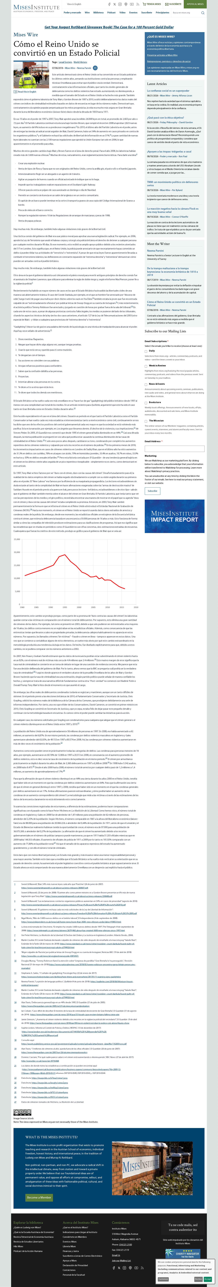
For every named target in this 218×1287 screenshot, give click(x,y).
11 (51, 330)
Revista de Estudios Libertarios (28, 1242)
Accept (208, 1279)
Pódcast (111, 13)
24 (108, 762)
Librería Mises (69, 1246)
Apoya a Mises (70, 1261)
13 (134, 428)
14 (122, 432)
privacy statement (194, 480)
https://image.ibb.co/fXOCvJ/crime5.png (50, 1097)
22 (61, 743)
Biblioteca (98, 13)
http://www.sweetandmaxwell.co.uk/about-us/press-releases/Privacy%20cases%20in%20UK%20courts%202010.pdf (73, 905)
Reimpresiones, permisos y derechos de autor (169, 61)
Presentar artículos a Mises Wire (162, 55)
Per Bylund (177, 190)
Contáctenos (69, 1270)
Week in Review (157, 366)
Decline (198, 1279)
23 (106, 758)
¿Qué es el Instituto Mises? (75, 1227)
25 (33, 766)
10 (132, 306)
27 (55, 843)
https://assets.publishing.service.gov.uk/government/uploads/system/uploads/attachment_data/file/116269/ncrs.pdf (73, 1044)
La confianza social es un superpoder (168, 91)
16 (105, 444)
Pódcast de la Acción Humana (27, 1251)
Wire (87, 13)
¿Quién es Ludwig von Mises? (27, 1227)
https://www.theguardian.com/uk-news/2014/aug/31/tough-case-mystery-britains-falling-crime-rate (74, 1015)
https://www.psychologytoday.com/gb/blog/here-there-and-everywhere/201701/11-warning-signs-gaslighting (71, 977)
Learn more (196, 468)
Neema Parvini (84, 68)
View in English (74, 4)
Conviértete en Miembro (75, 1237)
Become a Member (39, 1197)
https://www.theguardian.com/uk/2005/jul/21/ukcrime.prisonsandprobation (55, 1006)
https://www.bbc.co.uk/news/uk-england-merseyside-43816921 (49, 956)
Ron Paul (183, 156)
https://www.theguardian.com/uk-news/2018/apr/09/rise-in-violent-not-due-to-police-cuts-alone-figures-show (79, 1023)
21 (78, 723)
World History (80, 62)
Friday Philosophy (168, 122)
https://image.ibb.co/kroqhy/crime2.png (50, 1083)
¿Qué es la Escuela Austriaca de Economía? (33, 1232)
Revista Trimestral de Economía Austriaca (33, 1237)
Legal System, (65, 62)
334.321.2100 (125, 1245)
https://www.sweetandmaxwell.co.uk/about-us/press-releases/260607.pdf (54, 888)
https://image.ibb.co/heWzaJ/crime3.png (50, 1088)
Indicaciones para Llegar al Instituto (80, 1232)
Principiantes (162, 13)
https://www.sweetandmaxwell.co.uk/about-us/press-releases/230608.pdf (79, 896)
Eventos (133, 13)
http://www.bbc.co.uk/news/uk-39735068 (40, 1061)
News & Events (157, 384)
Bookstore (155, 402)
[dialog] (185, 1271)
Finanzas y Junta (71, 1251)
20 (34, 672)
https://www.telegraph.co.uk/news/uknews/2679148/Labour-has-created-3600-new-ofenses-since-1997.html (76, 931)
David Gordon (186, 122)
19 (95, 659)
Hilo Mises (18, 1246)
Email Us (116, 1255)
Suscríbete (146, 13)
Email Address (154, 441)
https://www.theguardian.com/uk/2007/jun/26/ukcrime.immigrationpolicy (54, 1053)
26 (64, 771)
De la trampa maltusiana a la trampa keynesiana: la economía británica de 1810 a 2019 (172, 272)
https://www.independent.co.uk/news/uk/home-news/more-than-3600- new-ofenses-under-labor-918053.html (71, 922)
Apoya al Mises (195, 4)
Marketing (150, 456)
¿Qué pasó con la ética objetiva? (165, 118)
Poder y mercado (72, 13)
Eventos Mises (70, 1242)
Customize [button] (163, 1279)
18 (31, 510)
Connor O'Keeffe (180, 217)
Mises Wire (25, 35)
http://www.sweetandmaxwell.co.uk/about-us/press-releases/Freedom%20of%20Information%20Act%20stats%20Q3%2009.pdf (79, 914)
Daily (152, 351)
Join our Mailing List (121, 1261)
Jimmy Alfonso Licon (182, 96)
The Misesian (156, 421)
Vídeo (122, 13)
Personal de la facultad (74, 1275)
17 (58, 457)
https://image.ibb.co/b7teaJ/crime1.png (49, 1078)
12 (74, 408)
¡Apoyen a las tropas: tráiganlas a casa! (169, 152)
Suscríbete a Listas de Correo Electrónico (82, 1256)
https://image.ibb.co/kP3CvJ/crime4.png (50, 1092)
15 (44, 440)
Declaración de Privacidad (75, 1265)
